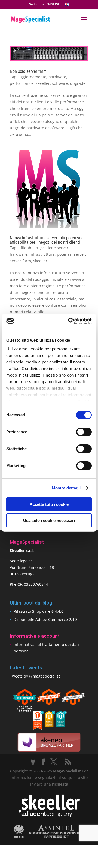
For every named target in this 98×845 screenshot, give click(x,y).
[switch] (84, 432)
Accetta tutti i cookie (49, 504)
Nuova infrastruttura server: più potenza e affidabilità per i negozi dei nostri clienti (47, 240)
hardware (57, 76)
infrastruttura (42, 254)
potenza (64, 254)
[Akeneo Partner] (49, 751)
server (79, 254)
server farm (20, 260)
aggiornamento (32, 76)
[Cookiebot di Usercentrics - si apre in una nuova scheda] (69, 321)
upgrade (77, 83)
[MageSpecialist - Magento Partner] (49, 728)
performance (21, 83)
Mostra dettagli (66, 488)
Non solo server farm (28, 71)
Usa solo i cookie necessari (49, 520)
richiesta (59, 784)
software (60, 83)
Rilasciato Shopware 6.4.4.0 (38, 611)
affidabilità (28, 247)
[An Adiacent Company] (49, 816)
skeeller (43, 83)
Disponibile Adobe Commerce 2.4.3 (46, 619)
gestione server (54, 247)
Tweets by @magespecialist (35, 676)
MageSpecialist (67, 771)
